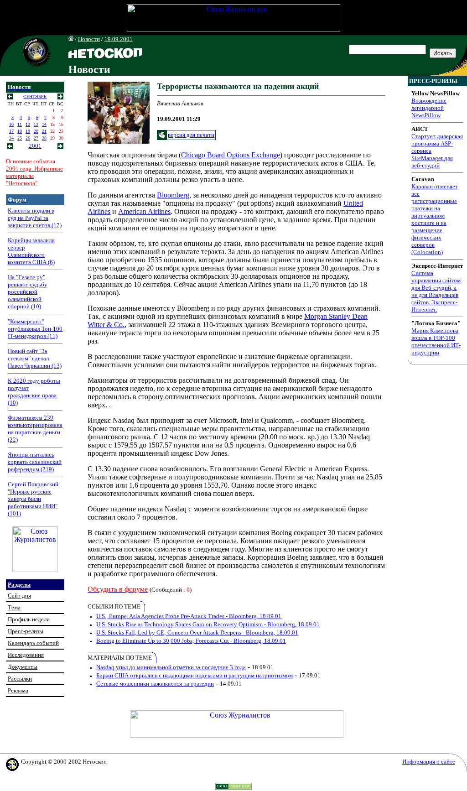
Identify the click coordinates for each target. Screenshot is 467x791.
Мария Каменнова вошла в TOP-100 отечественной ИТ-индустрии (436, 341)
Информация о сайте (428, 761)
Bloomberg (173, 195)
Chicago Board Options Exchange (230, 155)
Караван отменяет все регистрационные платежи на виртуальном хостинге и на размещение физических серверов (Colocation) (434, 219)
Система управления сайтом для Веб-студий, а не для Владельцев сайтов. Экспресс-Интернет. (436, 291)
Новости (89, 39)
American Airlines (144, 211)
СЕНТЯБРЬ (35, 96)
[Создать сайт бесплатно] (233, 787)
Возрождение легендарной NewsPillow (428, 108)
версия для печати (191, 134)
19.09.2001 (118, 39)
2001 (35, 145)
